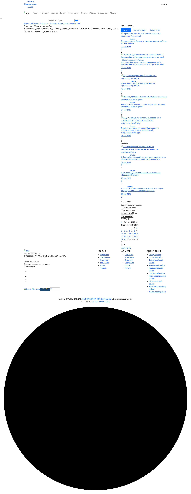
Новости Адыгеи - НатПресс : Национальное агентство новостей (52, 23)
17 (122, 236)
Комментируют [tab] (139, 30)
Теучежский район (157, 265)
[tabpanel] (144, 87)
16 (137, 233)
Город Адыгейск (156, 257)
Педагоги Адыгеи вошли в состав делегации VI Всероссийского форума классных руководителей (142, 63)
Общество (104, 262)
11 (125, 233)
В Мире (45, 13)
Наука (62, 13)
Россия (36, 13)
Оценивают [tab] (155, 30)
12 (127, 233)
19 (127, 236)
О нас (30, 6)
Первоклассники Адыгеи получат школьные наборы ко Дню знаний (143, 42)
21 (132, 236)
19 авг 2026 (126, 67)
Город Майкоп (155, 254)
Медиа (113, 13)
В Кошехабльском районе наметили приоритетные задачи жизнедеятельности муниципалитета (143, 158)
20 (130, 236)
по (130, 248)
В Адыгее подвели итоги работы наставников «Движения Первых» (140, 174)
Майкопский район (157, 292)
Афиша (93, 13)
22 (135, 236)
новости (124, 248)
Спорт (103, 265)
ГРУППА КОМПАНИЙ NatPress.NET (97, 299)
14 (132, 233)
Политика (104, 254)
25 (125, 239)
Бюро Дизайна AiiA (101, 301)
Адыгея (55, 13)
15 (135, 233)
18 (125, 236)
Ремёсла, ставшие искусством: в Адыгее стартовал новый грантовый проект (143, 105)
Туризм (103, 268)
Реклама (30, 1)
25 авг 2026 (126, 162)
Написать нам (30, 4)
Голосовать (127, 216)
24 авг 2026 (126, 110)
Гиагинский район (157, 273)
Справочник (103, 13)
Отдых (84, 13)
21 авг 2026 (126, 46)
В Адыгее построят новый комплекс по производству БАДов (138, 84)
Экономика (105, 257)
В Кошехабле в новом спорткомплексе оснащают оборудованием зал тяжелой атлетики (142, 189)
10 (122, 233)
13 (130, 233)
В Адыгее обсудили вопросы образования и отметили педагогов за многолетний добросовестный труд (140, 130)
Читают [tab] (126, 30)
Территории (73, 13)
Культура (104, 260)
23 (137, 236)
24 (122, 239)
